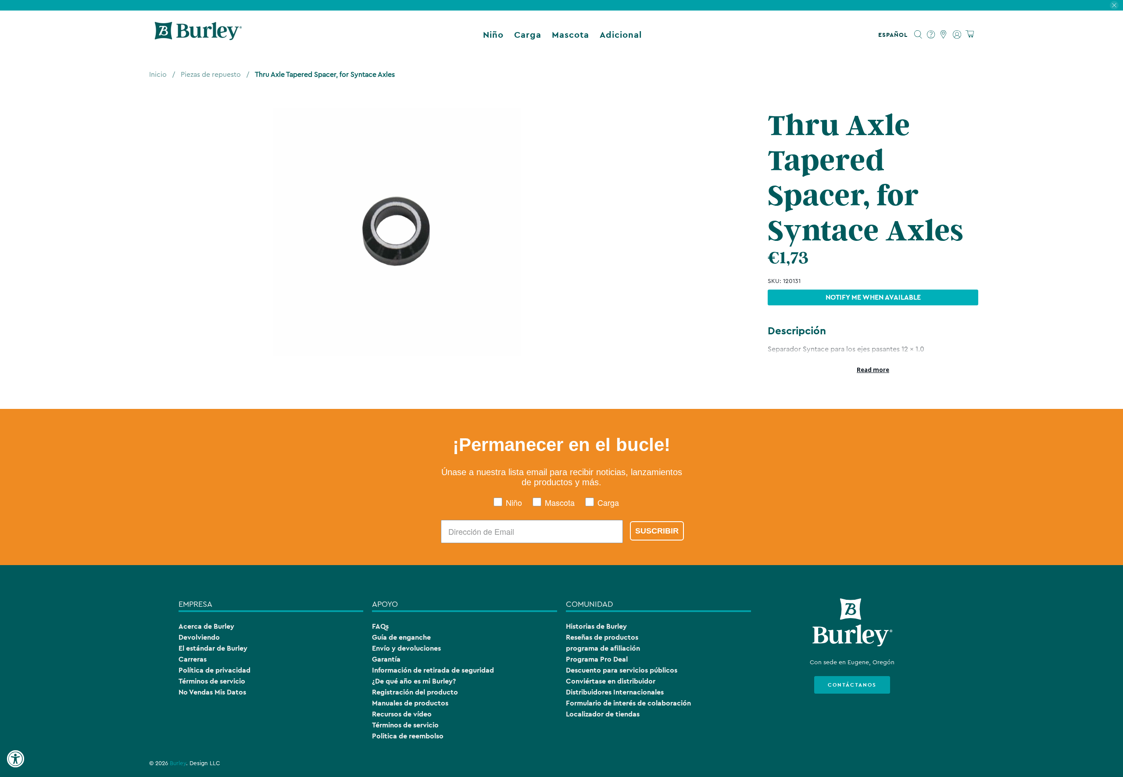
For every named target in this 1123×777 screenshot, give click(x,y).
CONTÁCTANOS (852, 684)
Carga (527, 34)
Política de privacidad (214, 670)
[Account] (957, 35)
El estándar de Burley (213, 648)
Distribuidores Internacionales (615, 692)
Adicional (621, 34)
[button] (894, 34)
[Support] (931, 35)
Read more (873, 370)
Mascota (570, 34)
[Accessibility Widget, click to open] (15, 759)
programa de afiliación (603, 648)
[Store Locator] (943, 35)
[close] (1114, 5)
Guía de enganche (401, 637)
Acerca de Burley (206, 626)
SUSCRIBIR (657, 530)
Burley (178, 763)
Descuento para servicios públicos (621, 670)
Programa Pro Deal (597, 659)
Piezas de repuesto (211, 74)
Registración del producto (415, 692)
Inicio (158, 74)
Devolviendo (199, 637)
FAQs (380, 626)
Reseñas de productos (602, 637)
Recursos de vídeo (402, 714)
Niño (493, 34)
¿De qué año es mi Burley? (414, 681)
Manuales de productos (410, 703)
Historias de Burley (596, 626)
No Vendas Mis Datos (212, 692)
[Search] (918, 35)
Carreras (193, 659)
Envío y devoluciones (406, 648)
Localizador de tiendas (603, 714)
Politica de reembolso (407, 736)
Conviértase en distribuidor (610, 681)
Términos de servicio (212, 681)
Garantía (386, 659)
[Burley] (198, 34)
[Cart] (970, 34)
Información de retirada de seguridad (433, 670)
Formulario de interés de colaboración (628, 703)
